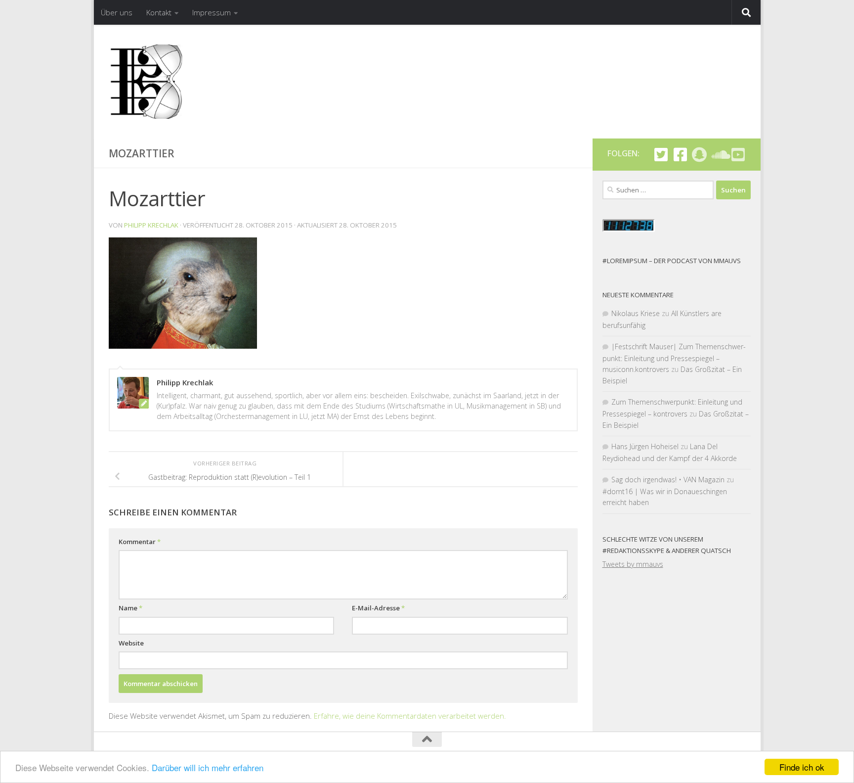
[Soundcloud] (718, 154)
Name (130, 607)
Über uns (116, 12)
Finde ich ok (801, 767)
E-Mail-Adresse (378, 607)
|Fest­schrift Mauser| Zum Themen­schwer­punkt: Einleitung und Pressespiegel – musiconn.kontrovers (674, 358)
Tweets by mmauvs (632, 564)
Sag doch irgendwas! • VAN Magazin (668, 479)
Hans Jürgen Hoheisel (645, 446)
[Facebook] (680, 154)
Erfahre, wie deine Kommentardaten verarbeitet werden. (410, 716)
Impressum (211, 12)
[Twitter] (661, 154)
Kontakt (158, 12)
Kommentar (140, 541)
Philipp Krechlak (151, 225)
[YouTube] (738, 154)
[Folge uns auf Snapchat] (699, 154)
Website (131, 643)
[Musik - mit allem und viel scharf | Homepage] (146, 82)
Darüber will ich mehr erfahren (207, 767)
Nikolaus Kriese (635, 313)
